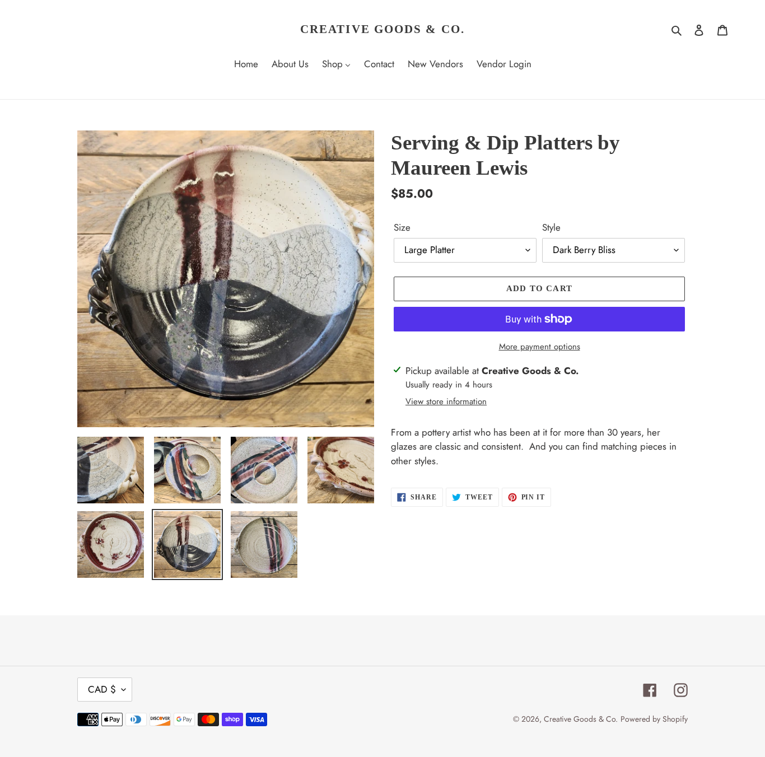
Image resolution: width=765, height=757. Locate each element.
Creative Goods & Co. (382, 29)
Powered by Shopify (654, 719)
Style (551, 227)
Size (402, 227)
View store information (446, 401)
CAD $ (102, 689)
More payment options (539, 346)
